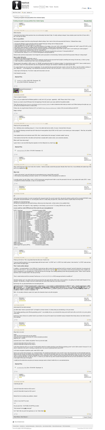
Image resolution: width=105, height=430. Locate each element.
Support (22, 16)
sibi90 (21, 23)
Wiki (47, 7)
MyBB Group (28, 428)
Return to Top (39, 426)
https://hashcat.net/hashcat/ (49, 108)
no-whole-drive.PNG (21, 367)
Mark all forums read (57, 426)
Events (56, 7)
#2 (90, 95)
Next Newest (24, 416)
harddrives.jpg (20, 80)
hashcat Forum (16, 16)
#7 (90, 305)
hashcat (36, 7)
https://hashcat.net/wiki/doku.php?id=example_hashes (37, 104)
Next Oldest (17, 416)
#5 (90, 193)
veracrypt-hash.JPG (22, 150)
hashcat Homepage (30, 426)
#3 (90, 123)
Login (24, 12)
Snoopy (21, 186)
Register (28, 12)
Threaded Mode (88, 21)
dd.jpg (18, 82)
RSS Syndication (66, 426)
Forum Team (16, 426)
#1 (90, 30)
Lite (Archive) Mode (47, 426)
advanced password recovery (25, 5)
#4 (90, 164)
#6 (90, 257)
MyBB (19, 428)
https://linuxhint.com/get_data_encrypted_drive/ (74, 68)
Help (90, 8)
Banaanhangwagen (25, 89)
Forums (42, 7)
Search (84, 8)
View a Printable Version (19, 421)
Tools (51, 7)
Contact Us (22, 426)
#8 (90, 330)
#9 (90, 381)
